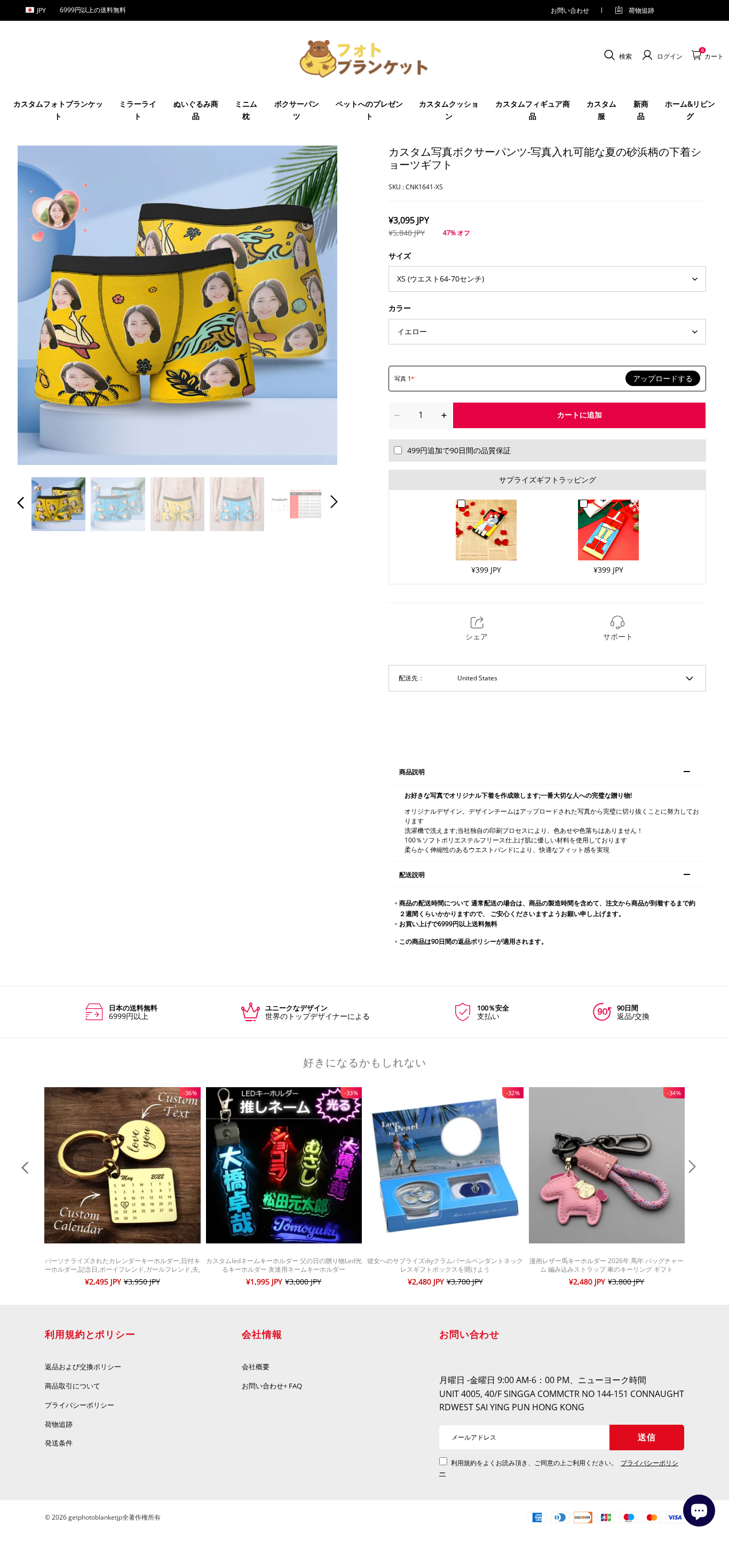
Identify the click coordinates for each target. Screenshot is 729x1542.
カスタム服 (601, 110)
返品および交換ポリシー (83, 1366)
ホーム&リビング (690, 110)
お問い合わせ (570, 10)
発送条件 (59, 1443)
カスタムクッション (449, 110)
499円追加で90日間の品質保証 (459, 450)
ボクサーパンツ (296, 110)
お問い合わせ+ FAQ (272, 1386)
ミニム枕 (246, 110)
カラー (400, 308)
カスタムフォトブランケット (58, 110)
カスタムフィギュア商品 (532, 110)
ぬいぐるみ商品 (195, 110)
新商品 (640, 110)
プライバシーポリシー (80, 1405)
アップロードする (663, 378)
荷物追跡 (641, 10)
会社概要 (256, 1366)
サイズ (400, 256)
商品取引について (72, 1386)
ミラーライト (137, 110)
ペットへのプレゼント (369, 110)
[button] (42, 305)
